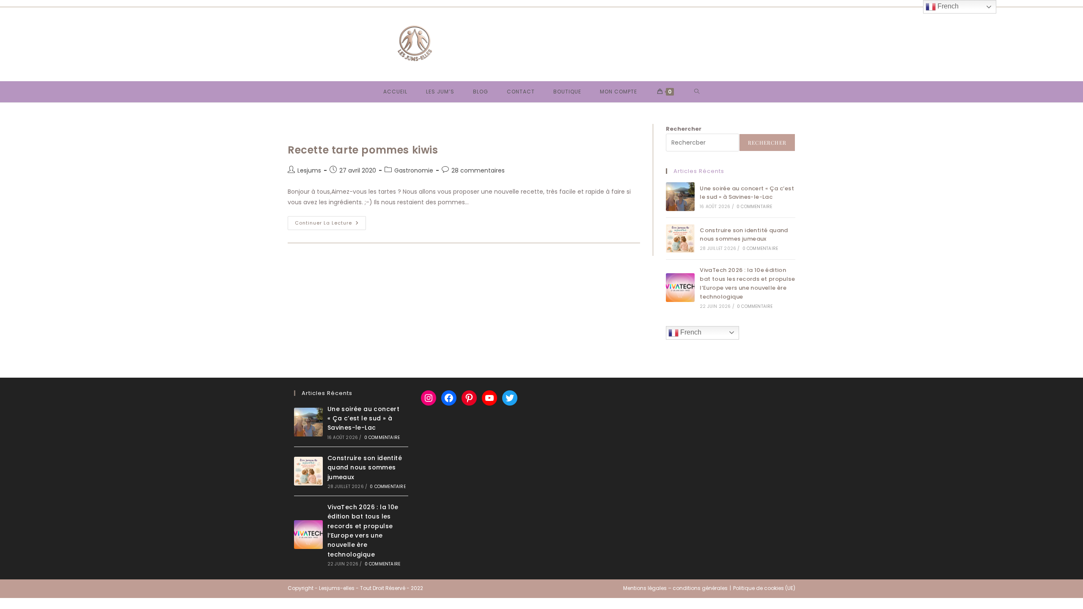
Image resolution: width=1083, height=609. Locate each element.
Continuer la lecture (330, 224)
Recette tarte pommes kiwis (363, 150)
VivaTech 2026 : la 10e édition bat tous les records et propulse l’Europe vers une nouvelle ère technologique (747, 283)
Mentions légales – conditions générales (675, 588)
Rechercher (683, 129)
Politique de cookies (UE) (764, 588)
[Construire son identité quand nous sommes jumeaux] (680, 238)
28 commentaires (478, 170)
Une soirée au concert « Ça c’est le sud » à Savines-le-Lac (747, 192)
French (690, 332)
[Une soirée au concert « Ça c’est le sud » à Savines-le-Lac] (680, 196)
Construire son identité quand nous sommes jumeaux (744, 234)
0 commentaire (754, 206)
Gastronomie (413, 170)
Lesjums (309, 170)
